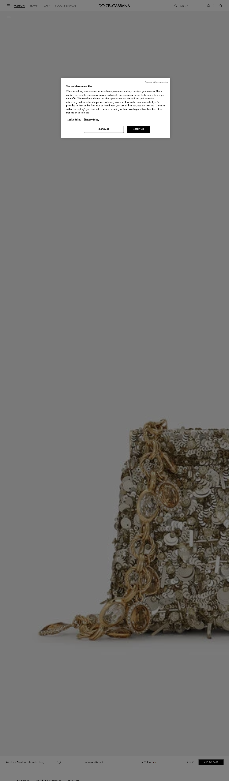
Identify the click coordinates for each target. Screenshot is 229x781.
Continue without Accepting (156, 82)
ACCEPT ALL (138, 129)
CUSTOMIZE (103, 129)
